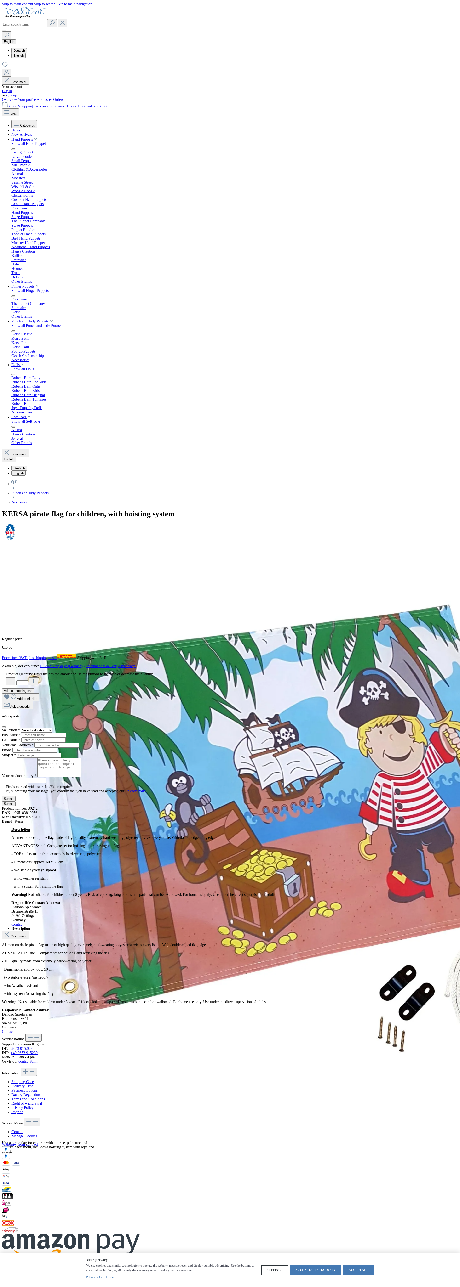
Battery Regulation (26, 1095)
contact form (27, 1061)
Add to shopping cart (18, 691)
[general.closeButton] (4, 727)
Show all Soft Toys (26, 421)
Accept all (358, 1270)
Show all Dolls (23, 369)
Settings (274, 1270)
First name (11, 735)
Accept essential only (315, 1270)
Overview (10, 99)
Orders (58, 99)
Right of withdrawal (27, 1103)
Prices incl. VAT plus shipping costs (29, 658)
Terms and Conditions (28, 1099)
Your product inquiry (19, 776)
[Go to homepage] (26, 17)
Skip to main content (18, 4)
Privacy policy (94, 1277)
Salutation (11, 730)
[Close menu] (13, 149)
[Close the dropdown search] (62, 23)
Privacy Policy (136, 791)
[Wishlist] (5, 66)
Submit (9, 799)
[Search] (52, 23)
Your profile (27, 99)
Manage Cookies (24, 1136)
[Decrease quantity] (10, 681)
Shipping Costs (23, 1082)
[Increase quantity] (33, 681)
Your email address (18, 745)
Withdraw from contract (20, 1144)
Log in (7, 91)
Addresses (45, 99)
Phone (7, 750)
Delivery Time (22, 1086)
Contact (17, 924)
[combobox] (24, 24)
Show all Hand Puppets (29, 143)
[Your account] (7, 73)
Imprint (17, 1112)
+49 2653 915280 (24, 1053)
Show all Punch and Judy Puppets (37, 325)
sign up (11, 95)
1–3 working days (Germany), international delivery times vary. (88, 666)
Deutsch (19, 50)
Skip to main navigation (74, 4)
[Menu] (4, 30)
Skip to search (45, 4)
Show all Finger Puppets (30, 290)
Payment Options (25, 1090)
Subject (9, 755)
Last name (11, 740)
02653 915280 (21, 1048)
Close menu (19, 82)
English (18, 55)
